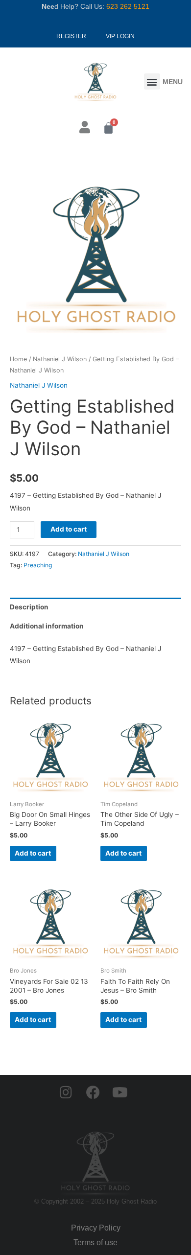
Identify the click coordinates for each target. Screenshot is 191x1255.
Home (18, 359)
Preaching (38, 565)
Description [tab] (29, 607)
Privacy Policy (95, 1228)
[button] (152, 81)
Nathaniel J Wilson (60, 359)
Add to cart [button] (33, 853)
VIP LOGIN (120, 36)
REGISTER (71, 36)
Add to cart (68, 529)
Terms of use (95, 1242)
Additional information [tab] (47, 626)
